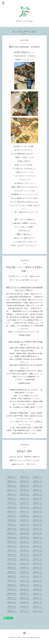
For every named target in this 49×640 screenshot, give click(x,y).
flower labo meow (19, 637)
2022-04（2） (37, 537)
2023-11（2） (25, 511)
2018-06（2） (25, 602)
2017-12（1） (25, 611)
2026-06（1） (12, 477)
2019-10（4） (37, 580)
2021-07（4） (37, 550)
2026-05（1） (25, 477)
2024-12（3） (25, 498)
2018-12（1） (37, 593)
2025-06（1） (25, 490)
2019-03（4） (37, 589)
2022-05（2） (25, 537)
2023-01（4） (37, 524)
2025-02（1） (37, 494)
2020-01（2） (37, 576)
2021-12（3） (12, 546)
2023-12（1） (12, 511)
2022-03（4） (12, 542)
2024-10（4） (37, 498)
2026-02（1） (25, 481)
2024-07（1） (25, 503)
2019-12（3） (12, 580)
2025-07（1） (12, 490)
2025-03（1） (25, 494)
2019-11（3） (25, 580)
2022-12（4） (12, 529)
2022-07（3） (37, 533)
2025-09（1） (37, 485)
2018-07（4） (12, 602)
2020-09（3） (12, 568)
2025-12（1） (12, 485)
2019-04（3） (25, 589)
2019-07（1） (25, 585)
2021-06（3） (12, 555)
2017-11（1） (37, 611)
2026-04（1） (37, 477)
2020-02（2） (25, 576)
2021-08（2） (25, 550)
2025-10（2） (25, 485)
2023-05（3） (25, 520)
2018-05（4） (37, 602)
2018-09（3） (37, 598)
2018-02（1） (37, 606)
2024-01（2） (37, 507)
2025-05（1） (37, 490)
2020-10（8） (37, 563)
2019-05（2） (12, 589)
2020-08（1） (25, 568)
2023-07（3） (37, 516)
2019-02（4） (12, 593)
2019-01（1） (25, 593)
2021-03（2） (12, 559)
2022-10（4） (37, 529)
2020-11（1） (25, 563)
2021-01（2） (37, 559)
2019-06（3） (37, 585)
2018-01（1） (12, 611)
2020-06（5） (12, 572)
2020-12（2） (12, 563)
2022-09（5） (12, 533)
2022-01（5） (37, 542)
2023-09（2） (12, 516)
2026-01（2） (37, 481)
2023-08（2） (25, 516)
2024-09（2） (12, 503)
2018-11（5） (12, 598)
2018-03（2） (25, 606)
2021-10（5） (37, 546)
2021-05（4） (25, 555)
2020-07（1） (37, 568)
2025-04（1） (12, 494)
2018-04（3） (12, 606)
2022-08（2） (25, 533)
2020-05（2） (25, 572)
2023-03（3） (12, 524)
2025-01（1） (12, 498)
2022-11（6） (25, 529)
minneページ (16, 464)
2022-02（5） (25, 542)
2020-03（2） (12, 576)
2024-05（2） (37, 503)
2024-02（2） (25, 507)
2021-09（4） (12, 550)
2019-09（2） (12, 585)
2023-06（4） (12, 520)
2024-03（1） (12, 507)
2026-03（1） (12, 481)
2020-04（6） (37, 572)
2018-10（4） (25, 598)
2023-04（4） (37, 520)
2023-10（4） (37, 511)
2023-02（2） (25, 524)
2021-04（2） (37, 555)
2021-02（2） (25, 559)
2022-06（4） (12, 537)
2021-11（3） (25, 546)
